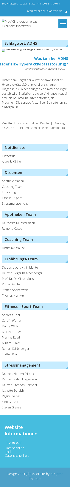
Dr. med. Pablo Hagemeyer (19, 379)
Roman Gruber (12, 284)
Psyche (44, 123)
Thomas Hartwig (13, 295)
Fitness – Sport (12, 198)
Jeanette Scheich (13, 390)
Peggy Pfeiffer (11, 396)
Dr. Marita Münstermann (18, 223)
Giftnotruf (8, 156)
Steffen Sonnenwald (15, 290)
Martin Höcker (11, 332)
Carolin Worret (11, 320)
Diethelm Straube (13, 248)
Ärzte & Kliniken (12, 162)
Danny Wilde (10, 326)
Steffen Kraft (10, 354)
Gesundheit (31, 123)
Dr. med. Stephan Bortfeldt (19, 385)
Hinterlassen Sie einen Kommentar (43, 128)
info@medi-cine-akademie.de (44, 11)
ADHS (10, 128)
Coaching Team (12, 187)
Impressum (13, 442)
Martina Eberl (11, 337)
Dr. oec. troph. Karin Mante (20, 267)
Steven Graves (11, 407)
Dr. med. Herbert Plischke (18, 374)
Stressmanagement (15, 203)
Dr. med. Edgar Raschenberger (22, 273)
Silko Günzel (10, 402)
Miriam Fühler (11, 343)
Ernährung (9, 192)
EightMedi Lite (35, 473)
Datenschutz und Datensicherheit (14, 452)
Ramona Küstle (12, 228)
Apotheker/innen (13, 181)
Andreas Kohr (11, 315)
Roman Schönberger (15, 349)
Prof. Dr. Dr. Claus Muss (18, 279)
